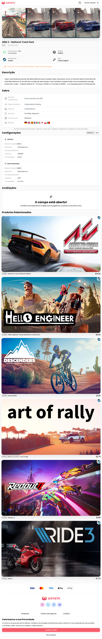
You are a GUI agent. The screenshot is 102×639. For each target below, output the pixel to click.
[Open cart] (80, 2)
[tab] (90, 132)
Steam (10, 61)
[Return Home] (8, 2)
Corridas (27, 113)
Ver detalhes (12, 53)
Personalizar (51, 635)
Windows (27, 118)
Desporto (35, 113)
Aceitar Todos (51, 630)
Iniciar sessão (90, 3)
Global (60, 53)
